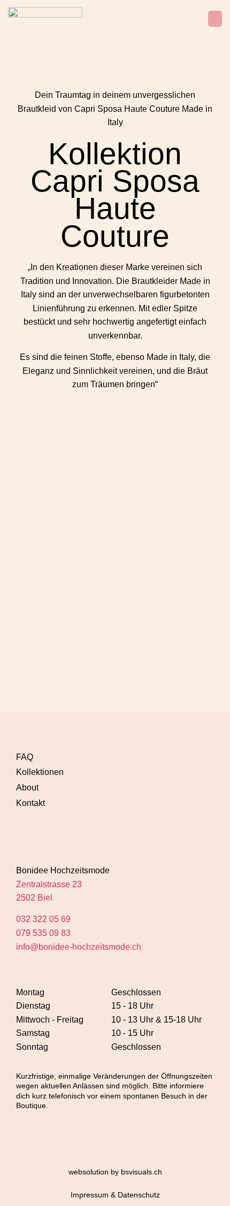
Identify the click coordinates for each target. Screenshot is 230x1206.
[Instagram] (25, 830)
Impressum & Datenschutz (115, 1194)
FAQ (24, 757)
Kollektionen (40, 772)
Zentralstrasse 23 (49, 884)
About (27, 787)
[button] (215, 19)
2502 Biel (34, 897)
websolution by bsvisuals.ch (115, 1171)
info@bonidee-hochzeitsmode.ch (78, 946)
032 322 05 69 (43, 919)
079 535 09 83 (43, 933)
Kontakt (30, 803)
